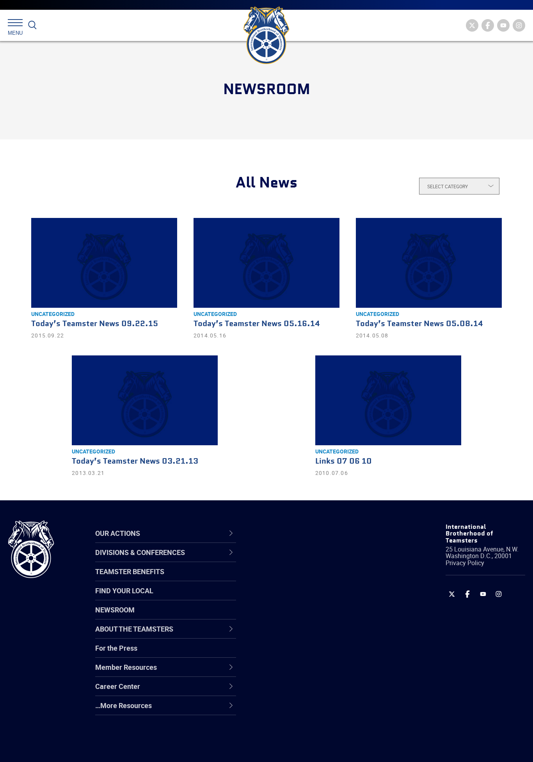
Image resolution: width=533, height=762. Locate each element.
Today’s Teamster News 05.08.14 (419, 324)
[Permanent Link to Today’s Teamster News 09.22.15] (104, 263)
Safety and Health (291, 597)
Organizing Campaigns (298, 560)
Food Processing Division (302, 691)
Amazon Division (289, 579)
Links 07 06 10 (343, 461)
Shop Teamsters (289, 597)
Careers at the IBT (291, 579)
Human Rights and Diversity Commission (306, 728)
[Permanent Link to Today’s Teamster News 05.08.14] (429, 263)
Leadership (280, 579)
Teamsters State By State (303, 560)
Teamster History (290, 597)
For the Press (116, 648)
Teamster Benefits (129, 571)
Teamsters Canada (293, 616)
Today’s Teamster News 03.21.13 (135, 461)
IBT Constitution (288, 635)
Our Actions (285, 533)
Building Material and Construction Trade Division (316, 616)
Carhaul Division (288, 635)
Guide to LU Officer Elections (307, 654)
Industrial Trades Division (302, 747)
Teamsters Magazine (296, 579)
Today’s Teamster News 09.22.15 (94, 324)
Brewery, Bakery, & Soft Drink (308, 597)
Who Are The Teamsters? (303, 560)
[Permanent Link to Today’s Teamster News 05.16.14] (266, 263)
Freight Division (287, 710)
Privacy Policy (465, 563)
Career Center (290, 533)
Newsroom (115, 609)
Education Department (298, 579)
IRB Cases (279, 654)
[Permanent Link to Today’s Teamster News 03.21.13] (145, 400)
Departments (283, 616)
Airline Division (286, 560)
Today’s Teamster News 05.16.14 (257, 324)
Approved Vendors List (298, 635)
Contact (275, 560)
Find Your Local (124, 590)
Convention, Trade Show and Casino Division (319, 653)
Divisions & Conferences (308, 533)
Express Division (288, 672)
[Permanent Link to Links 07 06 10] (388, 400)
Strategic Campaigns (296, 579)
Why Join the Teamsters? (303, 560)
